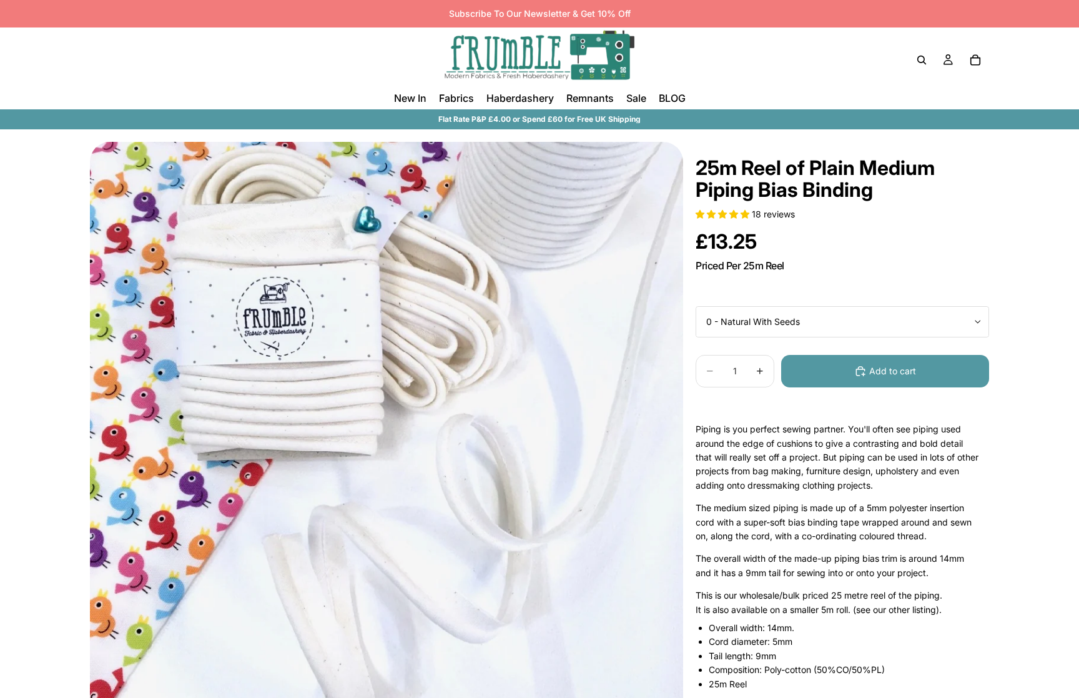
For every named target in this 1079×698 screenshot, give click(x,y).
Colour (709, 296)
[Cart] (975, 60)
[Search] (921, 60)
